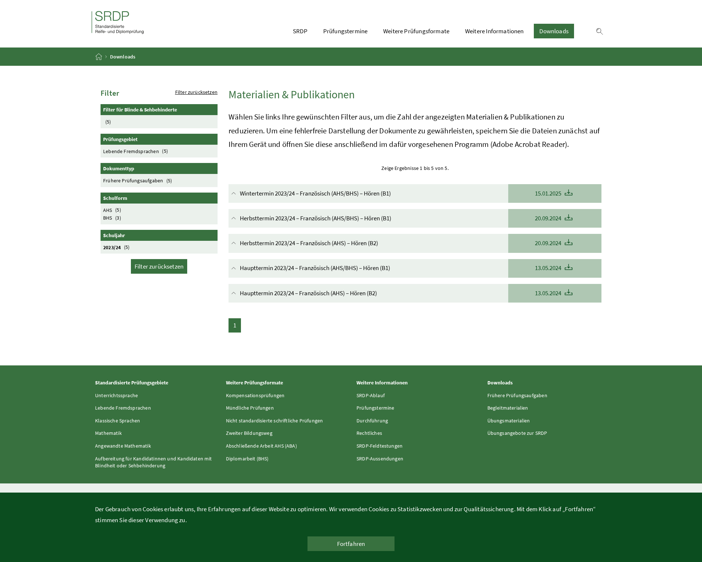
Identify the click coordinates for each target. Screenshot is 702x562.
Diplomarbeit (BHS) (247, 458)
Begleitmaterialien (507, 408)
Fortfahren (351, 544)
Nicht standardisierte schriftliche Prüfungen (274, 420)
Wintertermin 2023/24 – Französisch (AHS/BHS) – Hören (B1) (401, 193)
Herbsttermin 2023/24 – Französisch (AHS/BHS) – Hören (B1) (401, 218)
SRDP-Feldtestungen (379, 446)
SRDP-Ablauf (370, 395)
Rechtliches (369, 433)
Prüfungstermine (345, 31)
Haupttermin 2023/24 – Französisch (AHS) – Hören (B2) (401, 293)
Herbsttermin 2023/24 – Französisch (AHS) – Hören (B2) (401, 243)
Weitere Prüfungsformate (416, 31)
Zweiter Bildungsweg (249, 433)
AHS (112, 209)
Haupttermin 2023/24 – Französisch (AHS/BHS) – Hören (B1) (401, 268)
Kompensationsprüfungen (255, 395)
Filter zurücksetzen (196, 92)
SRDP (300, 31)
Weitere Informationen (494, 31)
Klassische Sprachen (117, 420)
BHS (112, 217)
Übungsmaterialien (508, 420)
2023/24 (116, 247)
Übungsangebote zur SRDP (517, 433)
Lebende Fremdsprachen (135, 151)
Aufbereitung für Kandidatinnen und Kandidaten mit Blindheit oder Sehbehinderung (153, 462)
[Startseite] (99, 56)
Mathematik (108, 433)
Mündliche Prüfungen (250, 408)
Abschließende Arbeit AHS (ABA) (261, 446)
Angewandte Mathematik (123, 446)
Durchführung (372, 420)
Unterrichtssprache (116, 395)
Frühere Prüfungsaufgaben (137, 180)
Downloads (554, 31)
